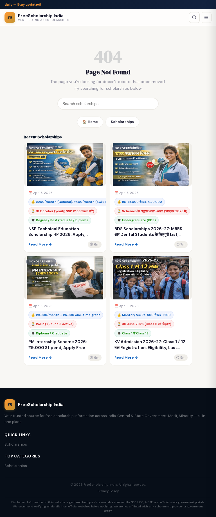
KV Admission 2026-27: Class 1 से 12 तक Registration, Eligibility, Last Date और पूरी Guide (149, 347)
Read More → (40, 244)
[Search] (194, 17)
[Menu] (206, 17)
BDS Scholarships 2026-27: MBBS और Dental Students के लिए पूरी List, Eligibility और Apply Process (148, 234)
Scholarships (122, 122)
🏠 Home (90, 122)
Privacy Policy (108, 491)
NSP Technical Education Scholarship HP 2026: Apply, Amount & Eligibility (57, 234)
